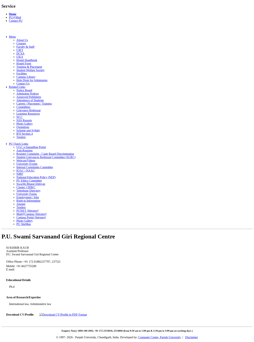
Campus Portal (31, 217)
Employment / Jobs (27, 197)
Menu (12, 36)
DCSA (20, 53)
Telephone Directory (28, 190)
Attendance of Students (30, 100)
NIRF (19, 173)
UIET (19, 50)
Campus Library (26, 76)
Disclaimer (191, 337)
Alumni (20, 204)
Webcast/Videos (25, 160)
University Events (26, 163)
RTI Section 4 (24, 133)
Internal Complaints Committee (34, 167)
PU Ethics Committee (29, 180)
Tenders (21, 137)
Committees (23, 107)
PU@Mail (15, 17)
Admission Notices (27, 93)
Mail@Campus (31, 214)
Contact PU (16, 20)
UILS (19, 56)
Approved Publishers (28, 97)
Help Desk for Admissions (31, 80)
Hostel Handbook (26, 60)
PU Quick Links (18, 143)
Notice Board (24, 90)
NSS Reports (24, 120)
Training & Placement (29, 66)
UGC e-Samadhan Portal (31, 147)
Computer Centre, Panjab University (159, 337)
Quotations (22, 127)
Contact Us (23, 83)
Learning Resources (28, 113)
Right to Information (28, 200)
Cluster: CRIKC (26, 187)
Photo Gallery (24, 123)
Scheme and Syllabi (28, 130)
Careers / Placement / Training (34, 103)
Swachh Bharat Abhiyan (30, 183)
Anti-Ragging (24, 150)
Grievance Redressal (28, 110)
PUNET (27, 210)
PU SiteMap (23, 224)
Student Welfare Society (30, 70)
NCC (19, 117)
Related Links (17, 86)
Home (12, 14)
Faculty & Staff (25, 46)
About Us (22, 40)
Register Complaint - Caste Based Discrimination (45, 153)
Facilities (21, 73)
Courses (21, 43)
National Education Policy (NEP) (36, 177)
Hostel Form (23, 63)
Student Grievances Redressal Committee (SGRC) (45, 157)
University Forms (26, 194)
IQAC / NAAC (25, 170)
